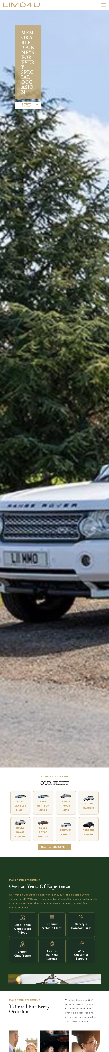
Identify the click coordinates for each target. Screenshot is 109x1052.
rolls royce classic (20, 832)
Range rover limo (66, 805)
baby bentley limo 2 (43, 805)
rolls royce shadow (43, 832)
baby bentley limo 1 (20, 805)
